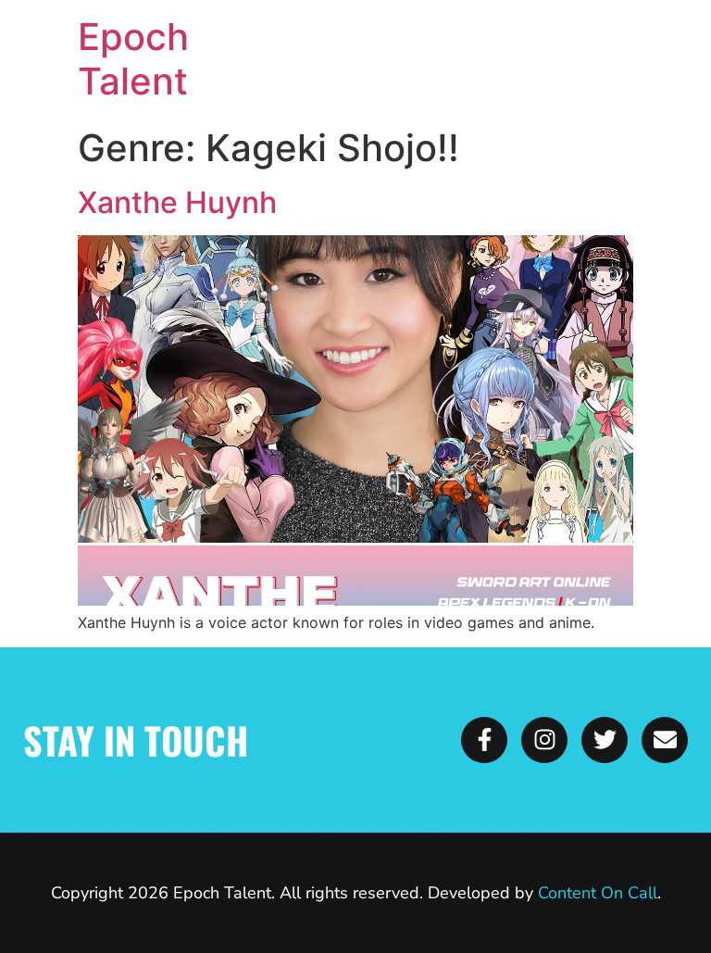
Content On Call (597, 893)
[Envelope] (665, 740)
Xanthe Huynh (177, 202)
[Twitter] (604, 740)
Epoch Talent (133, 59)
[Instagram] (544, 740)
